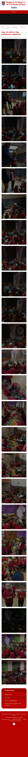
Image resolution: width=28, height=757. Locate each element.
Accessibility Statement (16, 719)
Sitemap (24, 719)
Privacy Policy (11, 720)
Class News (6, 28)
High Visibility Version (6, 719)
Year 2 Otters (23, 27)
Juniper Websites (19, 717)
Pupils (8, 27)
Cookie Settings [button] (17, 720)
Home (2, 27)
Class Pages (14, 27)
